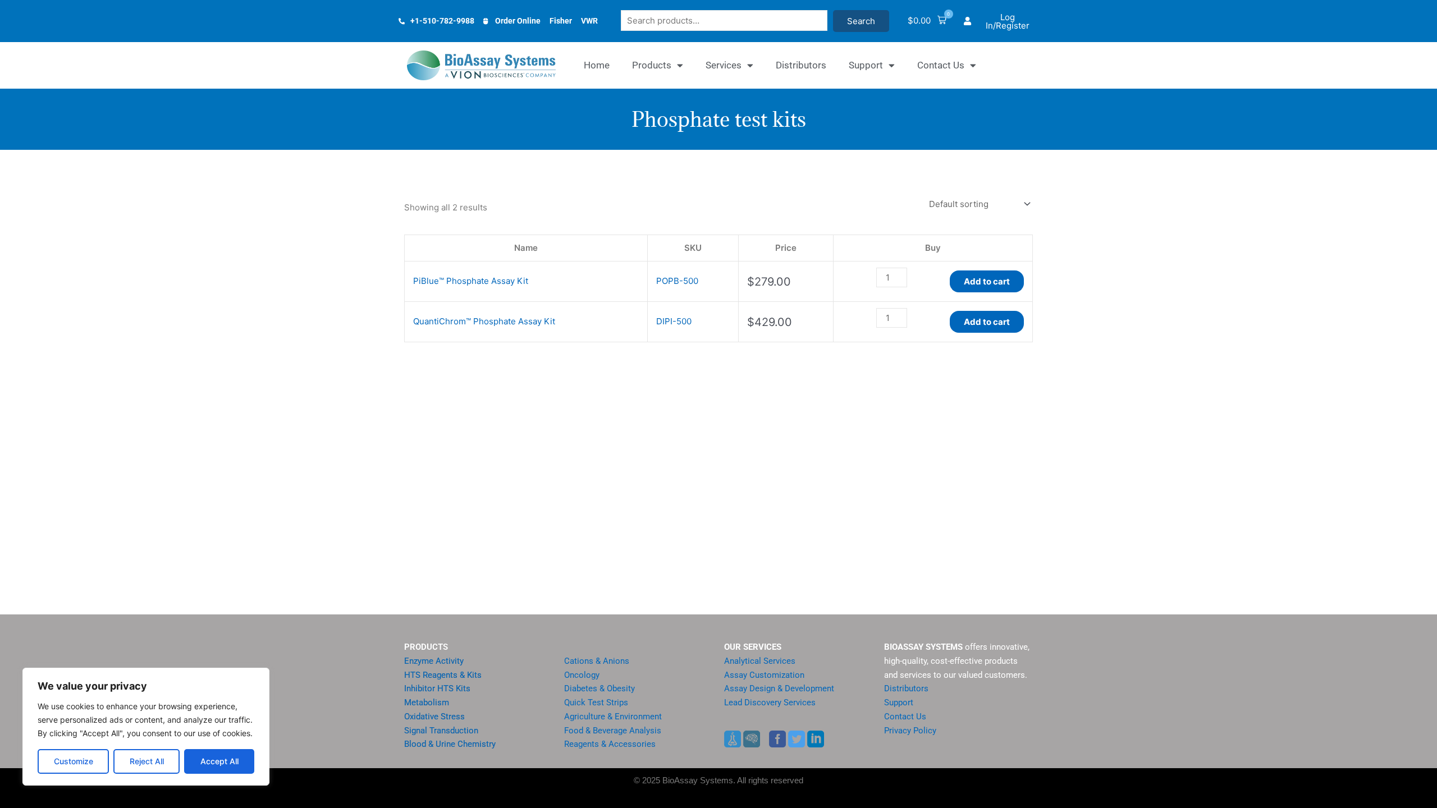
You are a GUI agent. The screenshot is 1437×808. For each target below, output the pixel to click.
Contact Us (940, 65)
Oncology (581, 675)
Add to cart (987, 281)
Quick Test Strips (596, 702)
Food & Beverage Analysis (612, 731)
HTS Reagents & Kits (443, 675)
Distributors (801, 65)
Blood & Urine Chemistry (450, 744)
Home (597, 65)
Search (861, 21)
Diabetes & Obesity (599, 688)
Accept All (219, 761)
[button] (927, 21)
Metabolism (426, 702)
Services (724, 65)
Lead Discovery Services (770, 702)
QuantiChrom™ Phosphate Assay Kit (484, 321)
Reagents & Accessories (610, 744)
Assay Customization (764, 675)
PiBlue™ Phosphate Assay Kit (470, 281)
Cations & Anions (596, 661)
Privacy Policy (910, 731)
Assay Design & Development (779, 688)
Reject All (147, 761)
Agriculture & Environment (613, 716)
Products (651, 65)
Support (866, 65)
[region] (145, 727)
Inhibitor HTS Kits (437, 688)
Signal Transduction (441, 731)
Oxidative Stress (434, 716)
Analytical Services (759, 661)
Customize (73, 761)
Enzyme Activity (434, 661)
